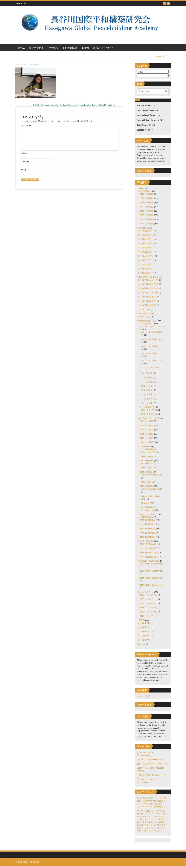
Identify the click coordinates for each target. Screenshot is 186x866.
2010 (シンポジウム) (148, 603)
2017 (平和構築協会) (147, 296)
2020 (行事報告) (147, 206)
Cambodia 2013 (148, 510)
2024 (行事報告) (147, 223)
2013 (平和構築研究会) (148, 279)
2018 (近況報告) (145, 251)
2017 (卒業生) (147, 402)
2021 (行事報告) (147, 210)
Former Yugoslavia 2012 (151, 488)
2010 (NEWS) (144, 631)
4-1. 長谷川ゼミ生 (146, 323)
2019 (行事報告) (147, 202)
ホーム (21, 47)
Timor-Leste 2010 (148, 467)
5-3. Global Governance (148, 560)
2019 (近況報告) (145, 255)
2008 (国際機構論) (147, 520)
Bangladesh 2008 (148, 452)
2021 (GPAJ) (143, 309)
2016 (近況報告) (145, 243)
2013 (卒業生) (147, 390)
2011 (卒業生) (147, 381)
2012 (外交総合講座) (148, 556)
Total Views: (143, 125)
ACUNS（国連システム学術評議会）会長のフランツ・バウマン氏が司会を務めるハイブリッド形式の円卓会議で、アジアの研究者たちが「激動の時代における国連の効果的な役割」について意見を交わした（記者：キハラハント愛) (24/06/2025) (151, 820)
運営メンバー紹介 (103, 47)
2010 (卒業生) (147, 377)
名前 (24, 153)
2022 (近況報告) (145, 268)
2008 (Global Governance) (151, 563)
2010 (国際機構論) (147, 528)
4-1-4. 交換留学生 (147, 407)
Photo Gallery (144, 316)
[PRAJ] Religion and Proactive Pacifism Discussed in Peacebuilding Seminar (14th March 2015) (73, 105)
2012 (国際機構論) (147, 536)
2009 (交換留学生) (149, 409)
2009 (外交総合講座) (148, 548)
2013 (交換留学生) (149, 414)
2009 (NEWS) (144, 627)
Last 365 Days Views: (147, 120)
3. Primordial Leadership (147, 313)
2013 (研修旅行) (147, 507)
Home (158, 56)
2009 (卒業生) (147, 373)
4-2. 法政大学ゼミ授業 (148, 418)
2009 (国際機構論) (147, 524)
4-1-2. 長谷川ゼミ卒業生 (150, 367)
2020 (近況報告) (145, 260)
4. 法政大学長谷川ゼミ (146, 320)
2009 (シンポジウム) (148, 599)
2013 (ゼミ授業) (147, 442)
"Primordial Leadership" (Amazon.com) (147, 780)
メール (25, 161)
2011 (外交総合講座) (148, 552)
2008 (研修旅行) (147, 449)
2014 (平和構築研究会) (148, 284)
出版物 (85, 47)
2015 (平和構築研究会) (148, 288)
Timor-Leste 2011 (148, 481)
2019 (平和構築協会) (147, 305)
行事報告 (53, 47)
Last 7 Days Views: (146, 110)
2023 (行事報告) (147, 219)
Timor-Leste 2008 (148, 456)
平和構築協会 (69, 47)
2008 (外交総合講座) (148, 544)
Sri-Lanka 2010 (147, 463)
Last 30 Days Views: (146, 115)
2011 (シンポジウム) (148, 607)
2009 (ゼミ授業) (147, 425)
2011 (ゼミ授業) (147, 433)
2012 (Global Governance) (151, 585)
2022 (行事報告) (147, 215)
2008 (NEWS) (144, 623)
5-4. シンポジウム (146, 592)
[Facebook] (164, 3)
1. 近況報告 (142, 227)
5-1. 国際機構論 (145, 517)
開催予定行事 (36, 47)
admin (25, 65)
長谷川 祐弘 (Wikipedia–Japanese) (152, 763)
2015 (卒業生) (147, 398)
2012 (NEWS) (144, 639)
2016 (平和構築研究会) (148, 292)
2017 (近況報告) (145, 247)
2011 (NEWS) (144, 635)
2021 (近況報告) (145, 264)
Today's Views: (144, 105)
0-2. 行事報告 (144, 191)
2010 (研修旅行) (147, 460)
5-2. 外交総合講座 (146, 541)
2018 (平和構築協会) (147, 301)
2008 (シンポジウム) (148, 594)
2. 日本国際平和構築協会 (147, 277)
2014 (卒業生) (147, 394)
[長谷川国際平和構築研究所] (92, 24)
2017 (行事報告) (147, 194)
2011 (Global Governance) (151, 577)
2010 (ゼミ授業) (147, 429)
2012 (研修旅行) (147, 486)
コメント (26, 125)
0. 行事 (140, 188)
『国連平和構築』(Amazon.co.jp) (151, 774)
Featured (141, 644)
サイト (24, 169)
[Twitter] (168, 3)
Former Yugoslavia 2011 (151, 474)
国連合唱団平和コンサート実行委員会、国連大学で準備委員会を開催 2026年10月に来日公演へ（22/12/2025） (151, 802)
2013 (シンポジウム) (148, 616)
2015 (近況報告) (145, 239)
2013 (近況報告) (145, 230)
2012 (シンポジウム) (148, 611)
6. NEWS (141, 620)
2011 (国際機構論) (147, 532)
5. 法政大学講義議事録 (146, 514)
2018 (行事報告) (147, 198)
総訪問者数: (142, 129)
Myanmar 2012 (147, 503)
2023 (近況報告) (145, 272)
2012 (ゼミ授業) (147, 438)
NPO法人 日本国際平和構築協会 (150, 759)
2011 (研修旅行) (147, 471)
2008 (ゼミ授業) (147, 421)
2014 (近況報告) (145, 234)
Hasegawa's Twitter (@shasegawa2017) (145, 753)
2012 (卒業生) (147, 385)
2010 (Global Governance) (151, 570)
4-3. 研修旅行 (144, 446)
